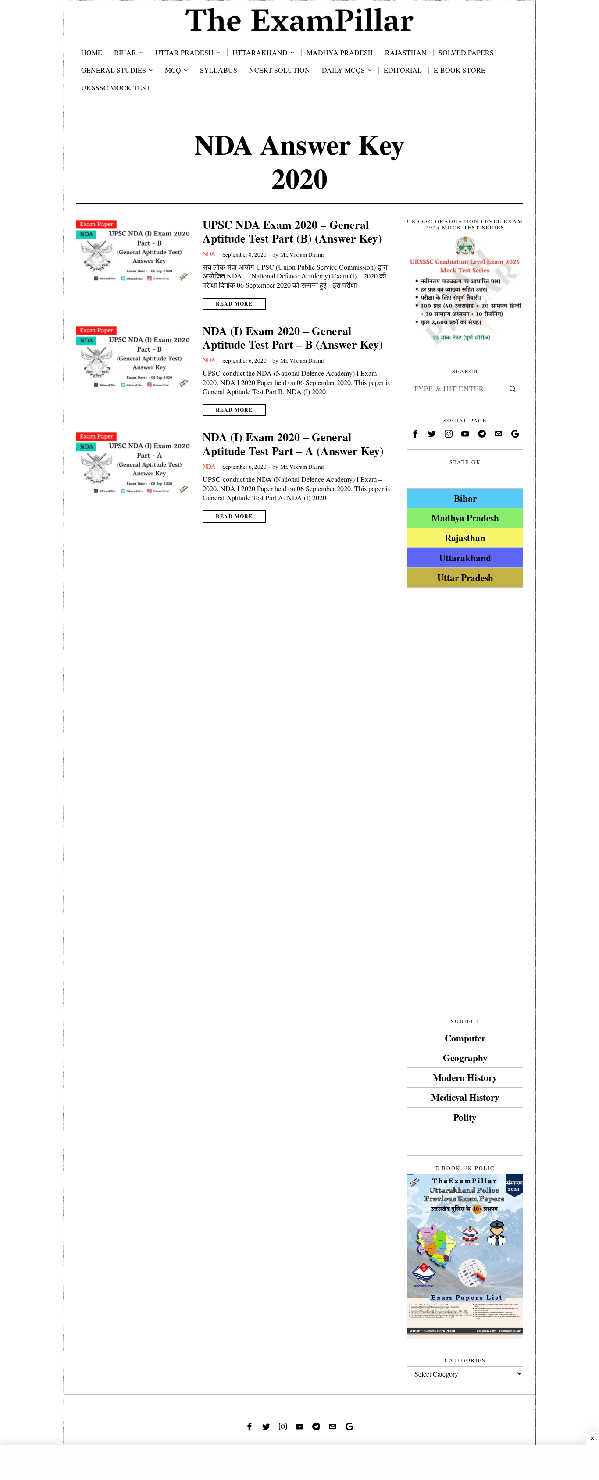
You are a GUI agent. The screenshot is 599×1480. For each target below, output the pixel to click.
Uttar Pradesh (465, 577)
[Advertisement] (465, 756)
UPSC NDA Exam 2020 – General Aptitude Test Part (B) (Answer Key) (292, 231)
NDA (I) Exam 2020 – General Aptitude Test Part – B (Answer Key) (293, 337)
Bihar (465, 498)
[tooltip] (415, 434)
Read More (234, 303)
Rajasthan (465, 537)
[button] (512, 388)
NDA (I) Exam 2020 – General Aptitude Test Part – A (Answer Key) (293, 443)
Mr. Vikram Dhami (302, 254)
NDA (209, 254)
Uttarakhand (465, 557)
